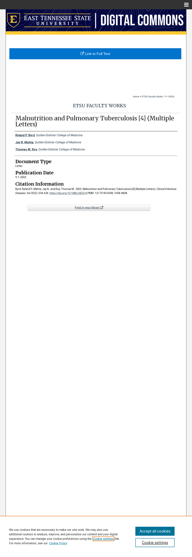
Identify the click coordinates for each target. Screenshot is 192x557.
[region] (96, 536)
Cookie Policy (58, 543)
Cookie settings (103, 539)
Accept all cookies (155, 531)
